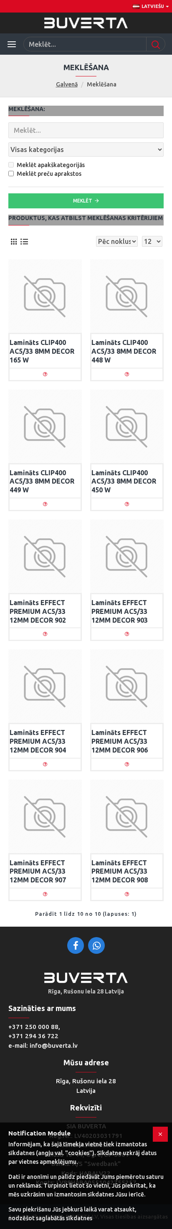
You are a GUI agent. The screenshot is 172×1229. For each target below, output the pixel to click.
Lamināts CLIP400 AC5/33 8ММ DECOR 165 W (42, 351)
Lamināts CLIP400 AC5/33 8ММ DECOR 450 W (123, 481)
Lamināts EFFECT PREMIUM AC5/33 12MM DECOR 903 (119, 611)
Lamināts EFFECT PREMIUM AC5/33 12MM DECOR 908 (119, 871)
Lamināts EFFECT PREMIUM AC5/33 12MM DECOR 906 (119, 741)
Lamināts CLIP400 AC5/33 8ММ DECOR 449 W (42, 481)
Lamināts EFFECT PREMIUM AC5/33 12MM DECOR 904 (38, 741)
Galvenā (67, 84)
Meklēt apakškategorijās (51, 165)
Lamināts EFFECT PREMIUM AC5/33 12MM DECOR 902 (38, 611)
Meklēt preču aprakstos (49, 173)
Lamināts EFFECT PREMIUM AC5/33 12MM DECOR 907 (38, 871)
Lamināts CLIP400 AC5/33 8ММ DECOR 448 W (123, 351)
